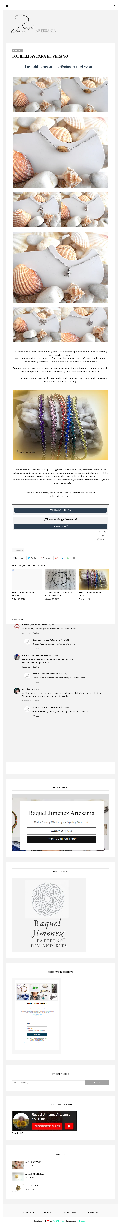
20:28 (37, 689)
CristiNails (27, 689)
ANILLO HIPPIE (32, 1185)
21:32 (66, 640)
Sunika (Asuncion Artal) (34, 624)
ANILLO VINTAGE (33, 1162)
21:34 (66, 708)
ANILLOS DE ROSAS (34, 1174)
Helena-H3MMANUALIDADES (36, 655)
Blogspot (83, 1221)
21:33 (66, 674)
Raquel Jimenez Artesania (46, 640)
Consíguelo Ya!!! (60, 526)
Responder (26, 633)
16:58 (56, 655)
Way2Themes (58, 1221)
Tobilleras (18, 550)
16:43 (51, 625)
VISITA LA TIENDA (60, 510)
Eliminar (36, 633)
